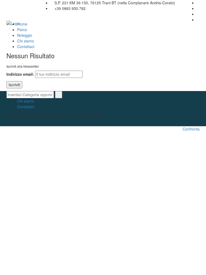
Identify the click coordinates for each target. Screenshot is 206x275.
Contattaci (25, 46)
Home (22, 24)
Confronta (191, 129)
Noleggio (24, 35)
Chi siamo (25, 41)
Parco (22, 29)
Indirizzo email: (20, 74)
